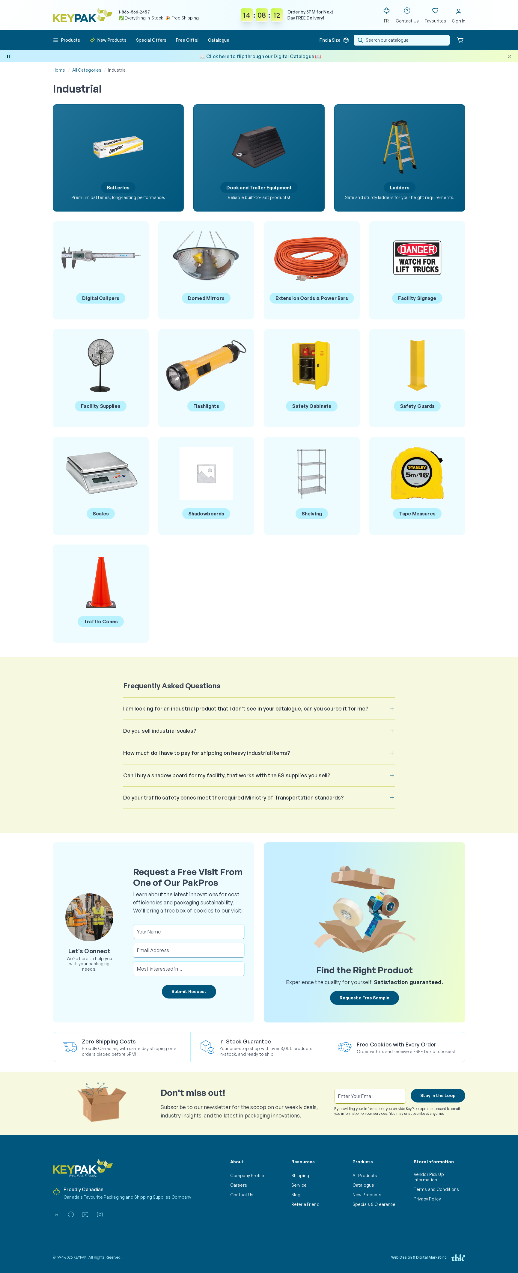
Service (299, 1185)
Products (363, 1161)
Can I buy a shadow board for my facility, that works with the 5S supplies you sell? (226, 775)
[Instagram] (99, 1214)
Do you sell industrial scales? (159, 730)
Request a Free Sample (364, 997)
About (237, 1161)
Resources (303, 1161)
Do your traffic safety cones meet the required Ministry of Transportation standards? (233, 797)
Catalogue (363, 1185)
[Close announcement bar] (509, 56)
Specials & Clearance (374, 1204)
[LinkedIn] (56, 1214)
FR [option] (386, 20)
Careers (238, 1185)
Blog (296, 1194)
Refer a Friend (305, 1204)
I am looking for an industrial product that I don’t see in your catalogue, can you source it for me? (245, 708)
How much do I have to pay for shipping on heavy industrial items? (206, 752)
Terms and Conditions (436, 1189)
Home (59, 70)
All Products (365, 1175)
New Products (367, 1194)
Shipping (300, 1175)
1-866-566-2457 (134, 11)
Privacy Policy (427, 1198)
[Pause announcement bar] (8, 56)
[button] (66, 40)
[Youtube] (85, 1214)
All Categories (87, 70)
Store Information (434, 1161)
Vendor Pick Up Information (429, 1177)
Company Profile (247, 1175)
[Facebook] (70, 1214)
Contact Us (241, 1194)
